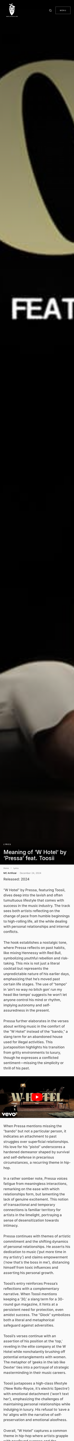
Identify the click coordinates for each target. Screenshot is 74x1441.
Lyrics (7, 844)
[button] (51, 10)
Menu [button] (63, 10)
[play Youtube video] (37, 1097)
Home (6, 868)
